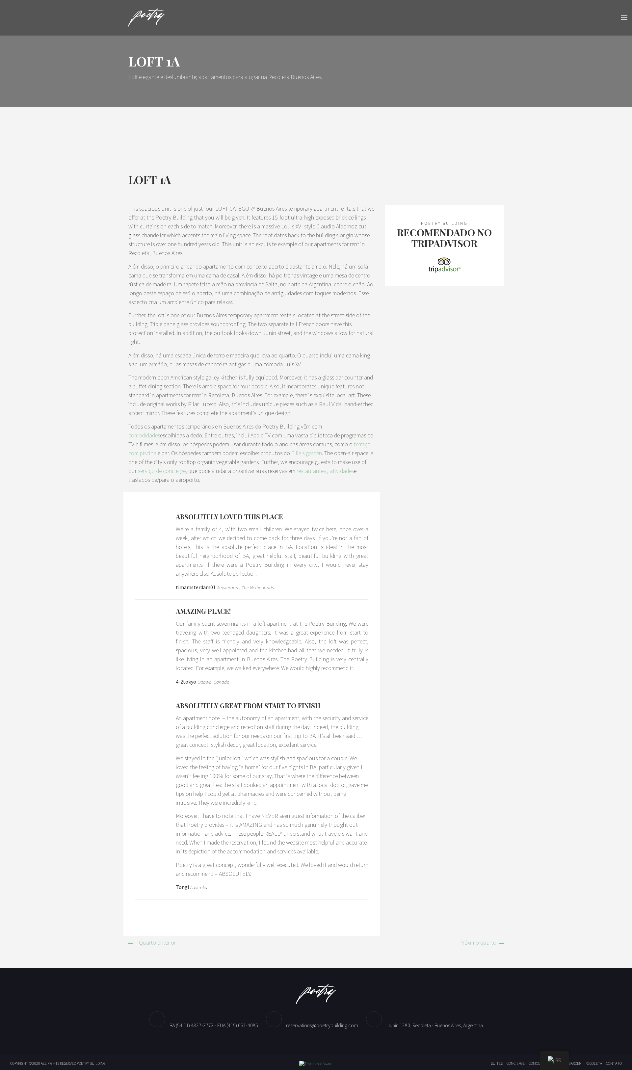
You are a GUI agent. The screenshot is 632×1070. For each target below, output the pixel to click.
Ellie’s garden (306, 453)
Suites (497, 1063)
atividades (342, 471)
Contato (614, 1063)
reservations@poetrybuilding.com (322, 1025)
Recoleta (594, 1063)
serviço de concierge (162, 471)
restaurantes (311, 471)
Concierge (516, 1063)
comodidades (144, 435)
